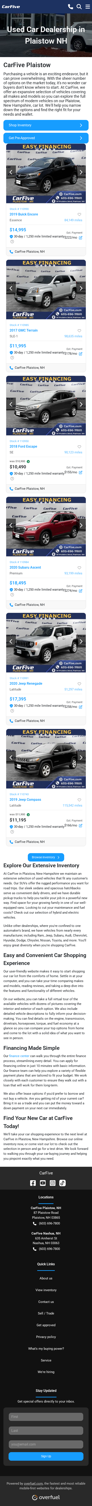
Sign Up (46, 1456)
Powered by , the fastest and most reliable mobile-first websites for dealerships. (46, 1486)
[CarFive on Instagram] (51, 1182)
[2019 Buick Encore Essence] (46, 173)
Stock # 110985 (19, 325)
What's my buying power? (46, 1349)
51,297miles (73, 689)
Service (46, 1360)
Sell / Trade (46, 1313)
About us (46, 1278)
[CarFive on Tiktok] (61, 1182)
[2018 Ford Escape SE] (46, 405)
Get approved (46, 1325)
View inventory (46, 1290)
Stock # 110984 (19, 562)
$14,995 (18, 229)
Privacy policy (46, 1337)
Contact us (46, 1302)
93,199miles (73, 573)
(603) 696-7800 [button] (49, 1223)
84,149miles (73, 220)
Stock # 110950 (19, 441)
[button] (70, 6)
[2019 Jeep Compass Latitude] (46, 759)
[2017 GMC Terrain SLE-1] (46, 289)
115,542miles (72, 805)
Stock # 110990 (19, 209)
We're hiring (46, 1372)
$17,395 (18, 699)
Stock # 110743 (19, 794)
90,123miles (73, 452)
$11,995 (18, 345)
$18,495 (18, 583)
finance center (19, 1056)
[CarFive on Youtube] (41, 1182)
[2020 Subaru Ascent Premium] (46, 526)
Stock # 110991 (19, 678)
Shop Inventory (20, 125)
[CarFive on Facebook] (31, 1182)
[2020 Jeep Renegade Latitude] (46, 643)
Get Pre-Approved (22, 138)
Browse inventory (43, 857)
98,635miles (73, 336)
